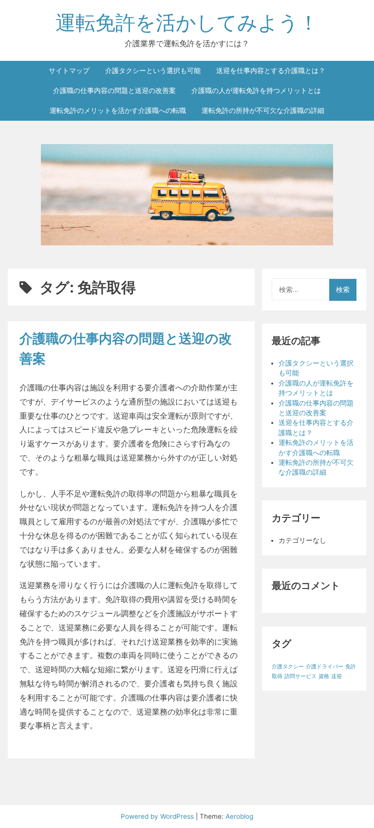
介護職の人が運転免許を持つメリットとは (256, 90)
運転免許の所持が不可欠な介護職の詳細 (263, 110)
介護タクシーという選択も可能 (153, 70)
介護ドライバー (324, 666)
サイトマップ (69, 70)
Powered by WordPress (158, 816)
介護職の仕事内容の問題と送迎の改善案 (114, 90)
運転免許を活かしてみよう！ (187, 22)
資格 (323, 676)
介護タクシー (288, 666)
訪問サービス (300, 676)
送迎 (336, 676)
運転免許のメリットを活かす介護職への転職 (118, 110)
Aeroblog (239, 816)
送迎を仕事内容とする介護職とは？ (270, 70)
